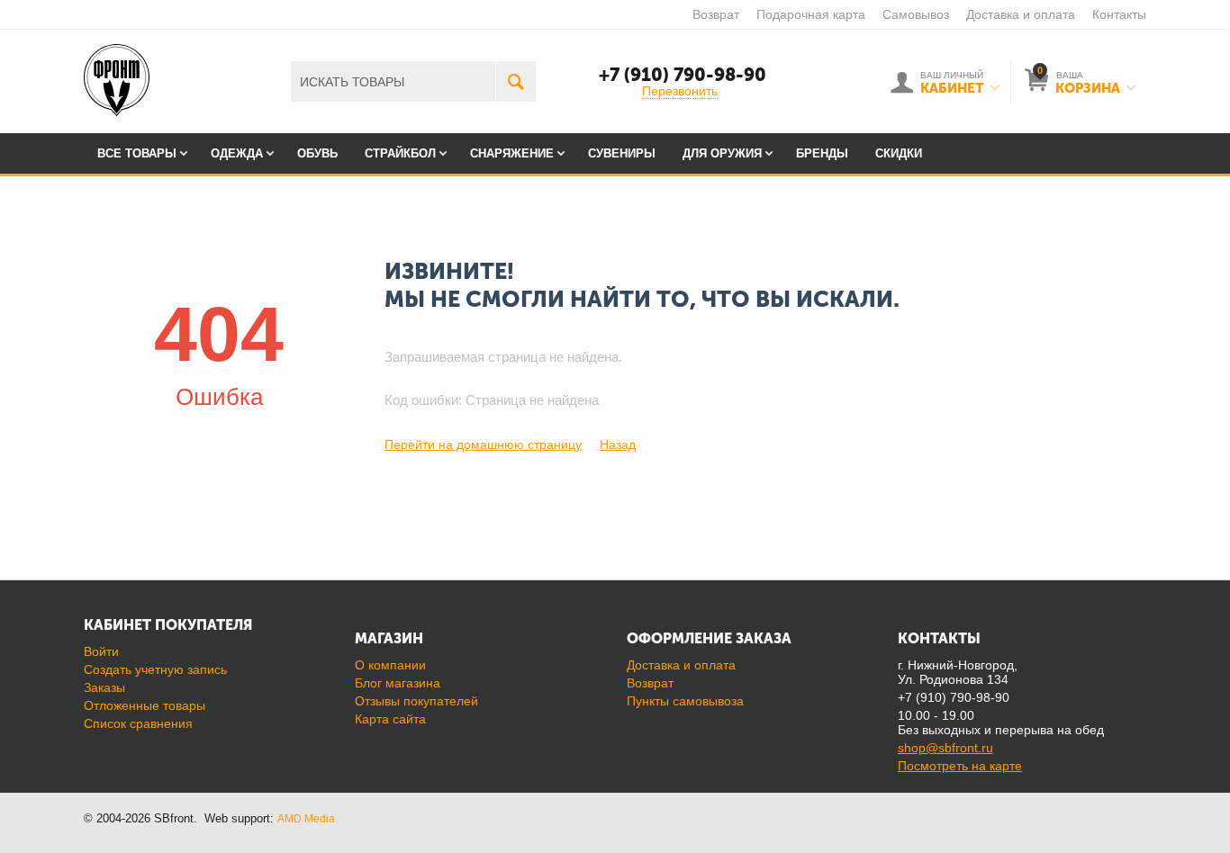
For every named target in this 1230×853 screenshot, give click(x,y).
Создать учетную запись (155, 669)
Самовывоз (915, 14)
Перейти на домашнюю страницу (483, 444)
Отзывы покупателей (416, 701)
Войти (101, 651)
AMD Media (306, 819)
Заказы (104, 687)
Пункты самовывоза (685, 701)
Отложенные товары (144, 705)
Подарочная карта (810, 14)
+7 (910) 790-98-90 (682, 74)
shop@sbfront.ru (945, 748)
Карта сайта (390, 719)
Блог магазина (397, 683)
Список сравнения (138, 723)
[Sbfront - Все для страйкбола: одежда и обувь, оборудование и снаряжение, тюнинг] (116, 79)
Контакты (1119, 14)
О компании (390, 665)
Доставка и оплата (1020, 14)
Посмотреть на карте (960, 766)
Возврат (715, 14)
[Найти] (515, 81)
